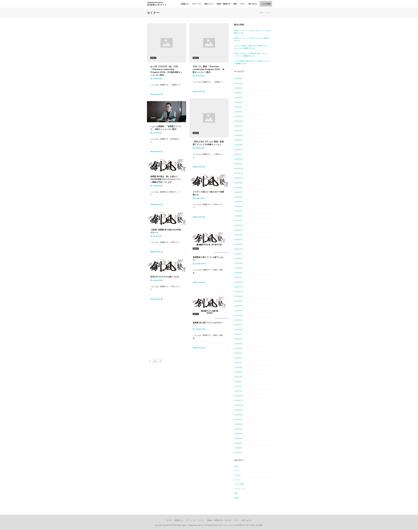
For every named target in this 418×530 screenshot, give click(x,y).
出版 (235, 493)
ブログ (236, 520)
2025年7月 (238, 140)
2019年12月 (238, 424)
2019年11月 (238, 429)
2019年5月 (238, 453)
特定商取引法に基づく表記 (245, 525)
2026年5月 (238, 93)
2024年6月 (238, 197)
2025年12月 (238, 116)
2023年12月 (238, 225)
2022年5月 (238, 315)
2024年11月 (238, 173)
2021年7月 (238, 363)
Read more (155, 94)
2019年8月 (238, 438)
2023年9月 (238, 239)
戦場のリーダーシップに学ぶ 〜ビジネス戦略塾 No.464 (251, 39)
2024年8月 (238, 187)
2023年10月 (238, 235)
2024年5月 (238, 202)
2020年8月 (238, 415)
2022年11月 (238, 287)
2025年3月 (238, 159)
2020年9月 (238, 410)
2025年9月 (238, 131)
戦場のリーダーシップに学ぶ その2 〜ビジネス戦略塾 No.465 (252, 31)
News (236, 466)
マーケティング (239, 489)
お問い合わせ (246, 520)
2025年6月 (238, 145)
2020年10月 (238, 405)
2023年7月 (238, 249)
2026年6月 (238, 88)
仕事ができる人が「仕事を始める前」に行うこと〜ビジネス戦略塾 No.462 (251, 54)
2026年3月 (238, 102)
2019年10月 (238, 434)
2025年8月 (238, 135)
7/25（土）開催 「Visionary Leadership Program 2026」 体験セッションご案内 (208, 69)
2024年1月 (238, 221)
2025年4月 (238, 154)
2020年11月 (238, 400)
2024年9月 (238, 183)
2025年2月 (238, 164)
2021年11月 (238, 344)
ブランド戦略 (239, 484)
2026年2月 (238, 107)
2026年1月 (238, 112)
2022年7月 (238, 306)
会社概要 (259, 525)
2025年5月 (238, 150)
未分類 (236, 498)
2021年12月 (238, 339)
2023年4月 (238, 263)
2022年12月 (238, 282)
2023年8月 (238, 244)
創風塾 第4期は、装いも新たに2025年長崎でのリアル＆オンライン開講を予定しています (165, 179)
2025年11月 (238, 121)
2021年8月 (238, 358)
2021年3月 (238, 382)
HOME (169, 520)
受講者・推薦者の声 (215, 520)
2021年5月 (238, 372)
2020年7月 (238, 419)
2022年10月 (238, 292)
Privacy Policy (227, 525)
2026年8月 (238, 79)
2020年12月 (238, 396)
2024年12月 (238, 169)
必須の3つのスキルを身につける (164, 277)
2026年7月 (238, 83)
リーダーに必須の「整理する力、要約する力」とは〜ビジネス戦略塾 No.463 (252, 47)
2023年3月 (238, 268)
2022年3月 (238, 325)
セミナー (237, 471)
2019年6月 (238, 448)
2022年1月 (238, 334)
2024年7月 (238, 192)
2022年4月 (238, 320)
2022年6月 (238, 311)
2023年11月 (238, 230)
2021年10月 (238, 348)
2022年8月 (238, 301)
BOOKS (228, 520)
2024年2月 (238, 216)
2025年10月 (238, 126)
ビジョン (237, 480)
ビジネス (237, 475)
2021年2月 (238, 386)
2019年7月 (238, 443)
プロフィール (190, 520)
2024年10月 (238, 178)
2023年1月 (238, 277)
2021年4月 (238, 377)
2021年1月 (238, 391)
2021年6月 (238, 367)
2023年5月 (238, 258)
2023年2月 (238, 273)
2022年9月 (238, 296)
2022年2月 (238, 330)
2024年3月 (238, 211)
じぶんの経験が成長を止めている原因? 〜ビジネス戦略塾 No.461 (252, 62)
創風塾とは (178, 520)
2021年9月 (238, 353)
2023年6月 (238, 254)
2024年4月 (238, 206)
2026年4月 (238, 97)
